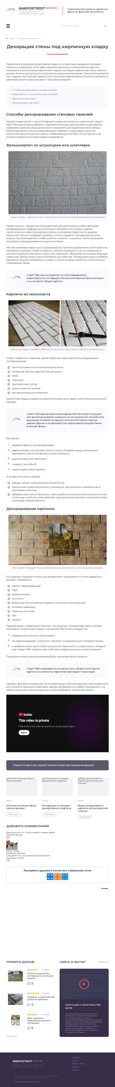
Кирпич (45, 801)
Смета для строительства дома (82, 1006)
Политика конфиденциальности (27, 1082)
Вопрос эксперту (78, 1064)
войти (21, 832)
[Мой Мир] (64, 876)
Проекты (75, 1067)
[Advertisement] (57, 921)
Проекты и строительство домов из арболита (41, 998)
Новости (75, 1061)
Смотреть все (11, 1036)
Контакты (75, 1070)
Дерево (9, 801)
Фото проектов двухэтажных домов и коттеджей (39, 1020)
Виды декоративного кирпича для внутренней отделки (93, 808)
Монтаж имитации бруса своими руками (21, 807)
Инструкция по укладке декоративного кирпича (56, 807)
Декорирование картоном (25, 103)
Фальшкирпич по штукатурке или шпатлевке (35, 94)
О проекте (76, 1058)
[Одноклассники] (57, 876)
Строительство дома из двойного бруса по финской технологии (87, 10)
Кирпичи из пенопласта (24, 98)
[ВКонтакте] (50, 876)
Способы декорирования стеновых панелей (34, 90)
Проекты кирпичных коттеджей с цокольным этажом (40, 976)
